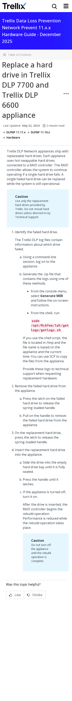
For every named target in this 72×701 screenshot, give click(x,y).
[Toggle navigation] (66, 6)
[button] (36, 55)
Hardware (13, 137)
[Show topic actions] (66, 94)
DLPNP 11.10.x (40, 132)
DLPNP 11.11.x (16, 132)
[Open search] (54, 6)
